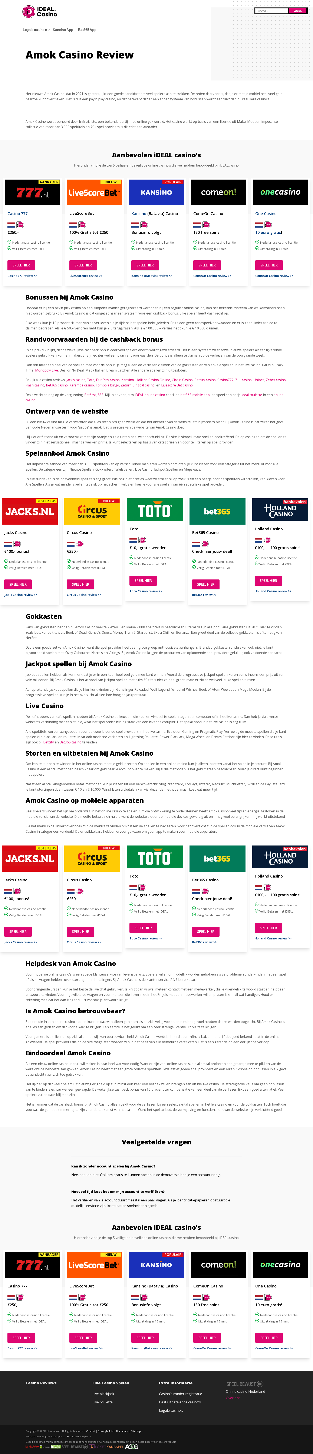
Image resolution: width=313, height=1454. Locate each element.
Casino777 (225, 379)
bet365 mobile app (195, 394)
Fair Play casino (108, 379)
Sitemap (136, 1431)
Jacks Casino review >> (20, 595)
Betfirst (90, 394)
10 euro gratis (268, 232)
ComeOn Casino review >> (212, 276)
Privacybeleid (106, 1431)
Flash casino (35, 385)
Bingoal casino (143, 385)
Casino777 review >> (22, 276)
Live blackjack (103, 1393)
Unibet (258, 379)
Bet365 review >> (204, 595)
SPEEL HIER (21, 265)
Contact (90, 1431)
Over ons (233, 1397)
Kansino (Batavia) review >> (151, 276)
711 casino (243, 379)
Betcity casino (205, 379)
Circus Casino (182, 379)
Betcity (48, 742)
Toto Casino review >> (145, 591)
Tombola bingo (107, 385)
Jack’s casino (75, 379)
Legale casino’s (171, 1410)
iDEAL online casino (150, 394)
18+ (67, 1436)
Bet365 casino (57, 385)
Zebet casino (276, 379)
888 (100, 394)
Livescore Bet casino (177, 385)
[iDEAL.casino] (40, 11)
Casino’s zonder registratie (180, 1393)
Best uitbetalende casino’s (180, 1402)
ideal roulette (251, 394)
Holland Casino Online (153, 379)
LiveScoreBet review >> (86, 276)
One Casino (266, 213)
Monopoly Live (46, 370)
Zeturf (126, 385)
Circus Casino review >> (84, 595)
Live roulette (102, 1402)
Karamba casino (81, 385)
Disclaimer (122, 1431)
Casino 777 (17, 213)
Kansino (138, 213)
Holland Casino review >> (273, 591)
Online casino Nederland (245, 1391)
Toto (90, 379)
